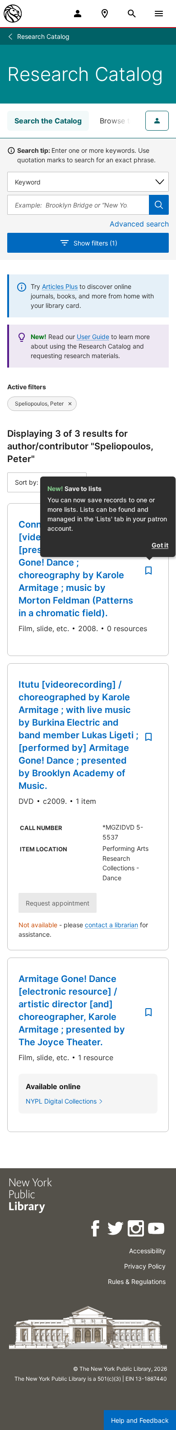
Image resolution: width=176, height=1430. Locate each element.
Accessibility (147, 1251)
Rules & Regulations (137, 1281)
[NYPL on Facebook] (96, 1230)
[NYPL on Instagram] (136, 1230)
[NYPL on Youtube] (157, 1230)
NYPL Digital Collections (61, 1101)
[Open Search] (131, 13)
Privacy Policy (145, 1266)
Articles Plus (60, 286)
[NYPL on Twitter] (116, 1230)
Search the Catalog (48, 120)
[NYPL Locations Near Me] (104, 13)
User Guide (93, 336)
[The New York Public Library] (13, 14)
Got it (160, 545)
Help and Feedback (140, 1420)
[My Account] (77, 13)
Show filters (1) (95, 243)
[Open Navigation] (158, 13)
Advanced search (139, 223)
